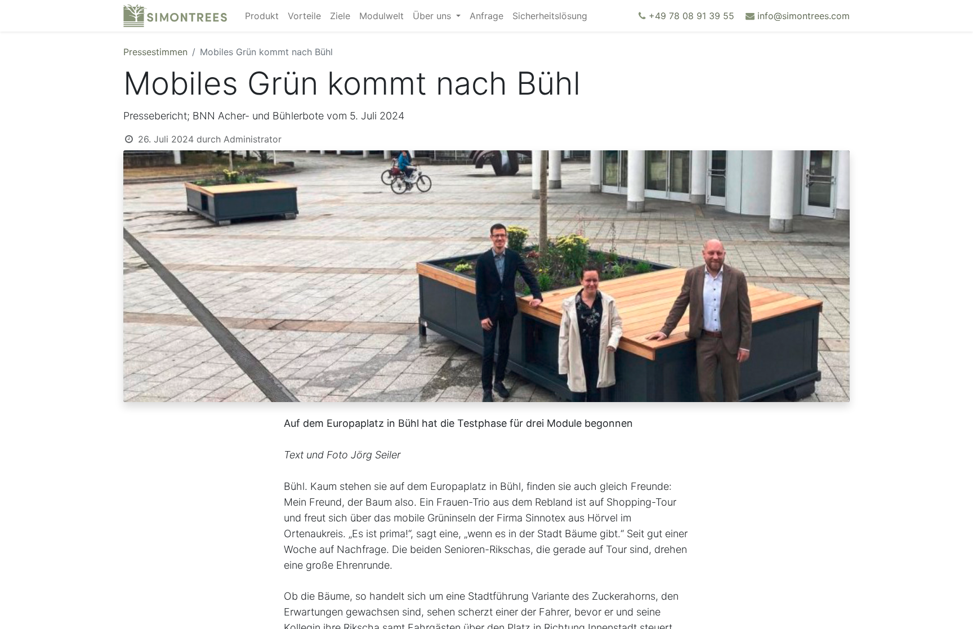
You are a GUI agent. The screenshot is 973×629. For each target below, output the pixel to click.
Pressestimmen (155, 51)
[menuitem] (261, 16)
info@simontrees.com (803, 15)
